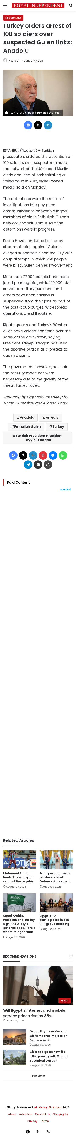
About (12, 1114)
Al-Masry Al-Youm (47, 1107)
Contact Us (42, 1114)
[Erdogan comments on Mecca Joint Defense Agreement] (56, 859)
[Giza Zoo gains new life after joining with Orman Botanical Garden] (14, 1057)
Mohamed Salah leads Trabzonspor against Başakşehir (18, 877)
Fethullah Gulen (27, 426)
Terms (44, 1121)
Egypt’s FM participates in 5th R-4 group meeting (54, 920)
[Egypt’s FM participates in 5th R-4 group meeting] (56, 902)
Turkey (58, 426)
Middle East (13, 18)
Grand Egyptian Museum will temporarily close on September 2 (49, 1035)
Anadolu (27, 417)
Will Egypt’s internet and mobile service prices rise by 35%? (34, 1013)
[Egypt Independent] (38, 5)
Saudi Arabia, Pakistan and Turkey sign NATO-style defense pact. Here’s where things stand (19, 924)
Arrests (52, 417)
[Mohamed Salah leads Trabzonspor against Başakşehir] (19, 859)
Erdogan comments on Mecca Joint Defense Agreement (55, 877)
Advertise (25, 1114)
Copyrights (60, 1114)
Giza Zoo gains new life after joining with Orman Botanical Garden (49, 1056)
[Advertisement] (38, 664)
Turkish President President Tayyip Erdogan (39, 437)
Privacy (32, 1121)
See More (38, 1076)
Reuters (13, 60)
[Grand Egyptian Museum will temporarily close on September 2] (14, 1037)
